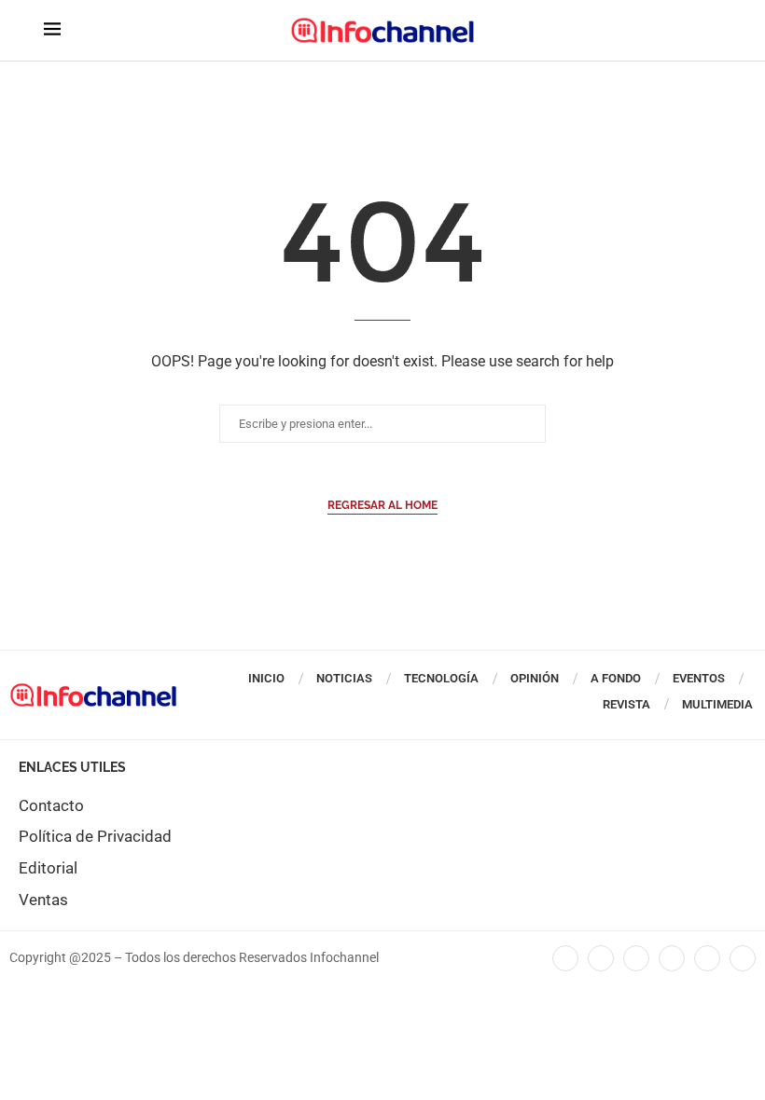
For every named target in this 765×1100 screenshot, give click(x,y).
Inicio (266, 678)
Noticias (344, 678)
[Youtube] (672, 958)
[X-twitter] (601, 958)
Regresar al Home (382, 505)
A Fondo (616, 678)
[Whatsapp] (707, 958)
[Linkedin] (636, 958)
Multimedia (717, 704)
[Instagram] (743, 958)
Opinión (534, 678)
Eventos (699, 678)
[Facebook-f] (565, 958)
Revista (626, 704)
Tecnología (441, 678)
